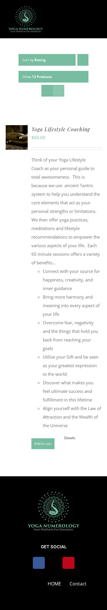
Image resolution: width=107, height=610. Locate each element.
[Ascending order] (82, 60)
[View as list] (58, 90)
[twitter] (54, 563)
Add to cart (43, 443)
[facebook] (39, 563)
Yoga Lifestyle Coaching (60, 129)
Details (69, 437)
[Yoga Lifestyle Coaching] (17, 137)
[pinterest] (68, 563)
